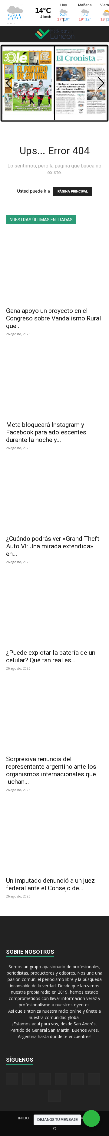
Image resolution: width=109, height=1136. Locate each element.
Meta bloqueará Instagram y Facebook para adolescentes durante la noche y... (46, 432)
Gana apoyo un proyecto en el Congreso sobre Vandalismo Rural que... (53, 318)
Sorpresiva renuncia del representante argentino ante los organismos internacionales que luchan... (51, 770)
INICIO (23, 1118)
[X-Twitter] (77, 1079)
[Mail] (45, 1079)
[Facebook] (12, 1079)
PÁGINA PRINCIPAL (73, 191)
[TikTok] (61, 1079)
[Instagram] (28, 1079)
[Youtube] (54, 1096)
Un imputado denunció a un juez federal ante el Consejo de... (50, 884)
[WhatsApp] (94, 1079)
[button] (10, 34)
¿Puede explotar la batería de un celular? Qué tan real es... (50, 656)
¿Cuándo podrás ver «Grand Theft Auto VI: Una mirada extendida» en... (52, 546)
